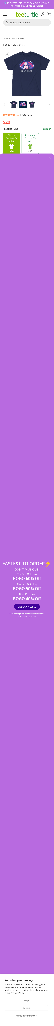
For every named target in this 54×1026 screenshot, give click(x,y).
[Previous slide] (4, 104)
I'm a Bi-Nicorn (17, 38)
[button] (5, 14)
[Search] (6, 22)
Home (5, 38)
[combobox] (27, 22)
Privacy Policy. (18, 992)
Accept (26, 1000)
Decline (26, 1007)
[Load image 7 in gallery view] (32, 104)
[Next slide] (49, 104)
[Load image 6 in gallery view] (23, 104)
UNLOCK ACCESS (27, 606)
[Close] (50, 158)
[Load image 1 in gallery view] (14, 104)
